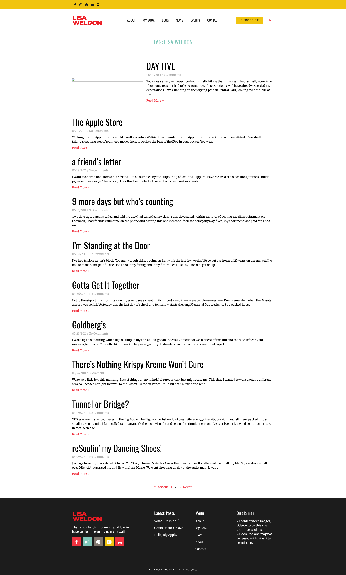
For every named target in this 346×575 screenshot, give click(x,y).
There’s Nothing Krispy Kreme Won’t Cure (138, 364)
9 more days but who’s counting (122, 201)
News (179, 20)
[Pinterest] (86, 5)
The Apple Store (97, 121)
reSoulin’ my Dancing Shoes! (117, 447)
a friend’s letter (96, 161)
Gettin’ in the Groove (168, 528)
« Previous (161, 487)
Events (195, 20)
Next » (187, 487)
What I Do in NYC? (167, 521)
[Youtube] (92, 5)
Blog (165, 20)
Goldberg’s (89, 324)
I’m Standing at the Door (111, 245)
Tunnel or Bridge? (100, 403)
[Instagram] (81, 5)
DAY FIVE (160, 65)
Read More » (155, 100)
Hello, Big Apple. (165, 535)
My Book (149, 20)
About (131, 20)
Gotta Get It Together (105, 284)
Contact (213, 20)
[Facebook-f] (75, 5)
